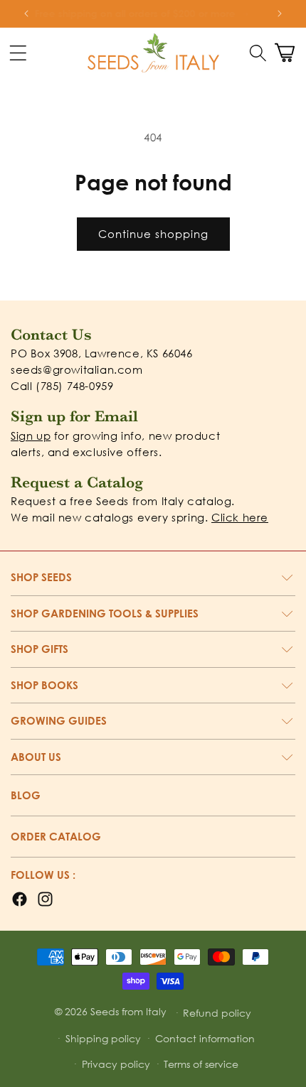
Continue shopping (153, 233)
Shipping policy (103, 1038)
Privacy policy (116, 1064)
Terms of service (201, 1064)
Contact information (205, 1038)
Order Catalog (56, 836)
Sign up (31, 435)
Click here (239, 517)
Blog (26, 795)
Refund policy (217, 1013)
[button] (258, 52)
